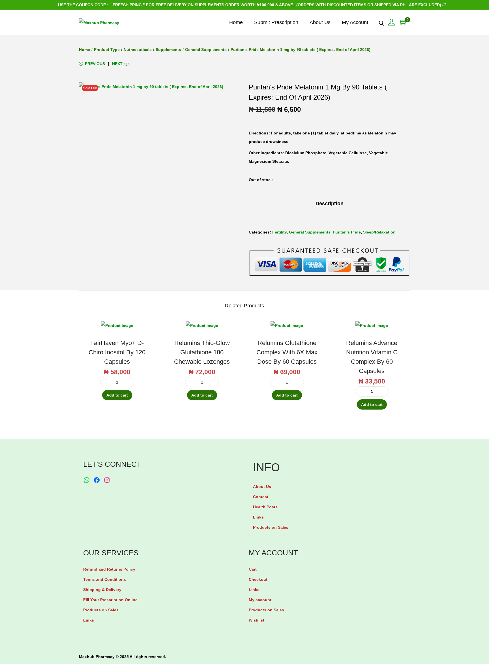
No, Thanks (246, 353)
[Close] (311, 289)
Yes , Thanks (246, 331)
